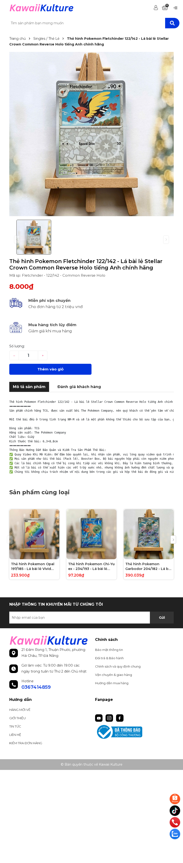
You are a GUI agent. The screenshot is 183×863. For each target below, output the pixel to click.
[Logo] (41, 7)
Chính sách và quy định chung (118, 666)
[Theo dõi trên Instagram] (110, 717)
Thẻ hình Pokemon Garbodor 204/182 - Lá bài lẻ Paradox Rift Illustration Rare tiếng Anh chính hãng (148, 566)
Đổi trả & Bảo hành (109, 658)
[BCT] (134, 732)
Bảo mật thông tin (109, 650)
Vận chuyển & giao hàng (113, 675)
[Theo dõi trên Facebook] (120, 717)
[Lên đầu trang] (175, 845)
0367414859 (36, 687)
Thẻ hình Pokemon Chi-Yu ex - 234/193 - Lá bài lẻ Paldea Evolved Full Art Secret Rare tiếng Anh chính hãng (91, 566)
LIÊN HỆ (15, 735)
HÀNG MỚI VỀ (19, 710)
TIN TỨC (15, 726)
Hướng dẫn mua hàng (111, 683)
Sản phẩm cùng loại (39, 492)
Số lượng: (17, 346)
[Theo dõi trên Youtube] (99, 717)
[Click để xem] (91, 134)
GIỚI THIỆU (17, 718)
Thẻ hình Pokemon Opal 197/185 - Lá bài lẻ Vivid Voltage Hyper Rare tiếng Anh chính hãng (33, 566)
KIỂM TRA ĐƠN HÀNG (25, 743)
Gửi (162, 617)
